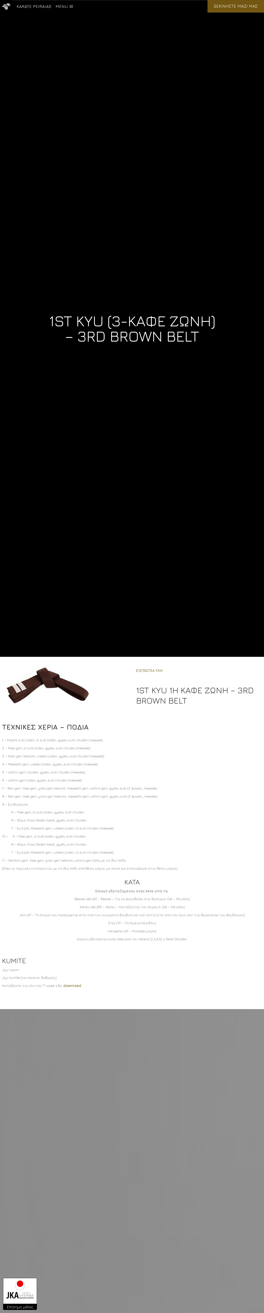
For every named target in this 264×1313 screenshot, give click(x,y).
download (72, 986)
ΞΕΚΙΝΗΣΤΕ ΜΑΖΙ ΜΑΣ (236, 6)
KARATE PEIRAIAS (34, 6)
